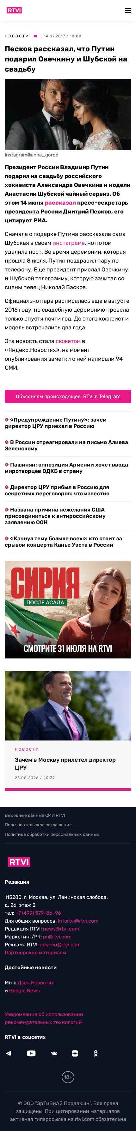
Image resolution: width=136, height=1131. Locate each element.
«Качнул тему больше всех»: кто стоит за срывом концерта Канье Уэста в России (63, 541)
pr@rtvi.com (57, 937)
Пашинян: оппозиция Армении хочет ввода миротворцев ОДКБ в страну (66, 467)
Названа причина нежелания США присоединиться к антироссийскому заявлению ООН (55, 515)
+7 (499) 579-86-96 (38, 913)
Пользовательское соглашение (38, 825)
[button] (129, 10)
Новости (17, 36)
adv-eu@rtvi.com (60, 945)
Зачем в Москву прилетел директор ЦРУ (65, 763)
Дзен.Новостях (36, 983)
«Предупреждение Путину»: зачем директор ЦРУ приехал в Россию (56, 422)
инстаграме (69, 242)
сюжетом (68, 341)
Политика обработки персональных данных (52, 834)
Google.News (24, 991)
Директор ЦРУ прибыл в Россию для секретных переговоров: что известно (57, 490)
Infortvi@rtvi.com (78, 921)
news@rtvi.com (61, 929)
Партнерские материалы (35, 953)
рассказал (60, 202)
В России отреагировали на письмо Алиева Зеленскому (66, 445)
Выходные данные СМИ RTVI (35, 815)
